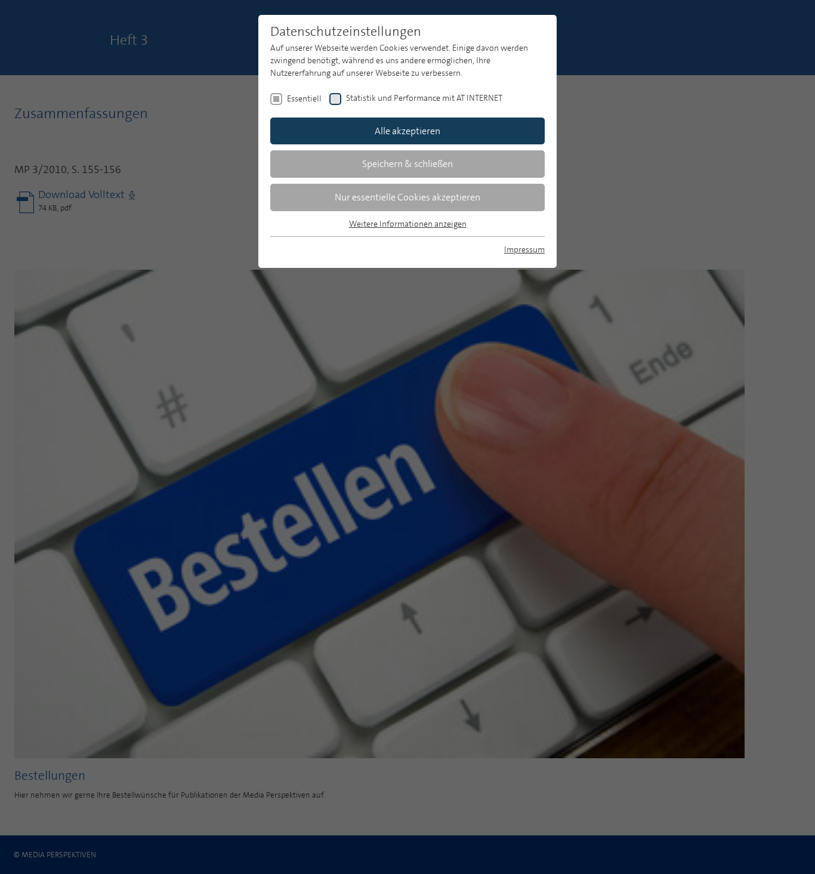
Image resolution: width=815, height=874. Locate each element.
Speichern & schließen (407, 163)
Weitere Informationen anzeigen (408, 223)
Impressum (524, 249)
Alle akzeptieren (407, 131)
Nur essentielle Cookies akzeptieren (407, 197)
